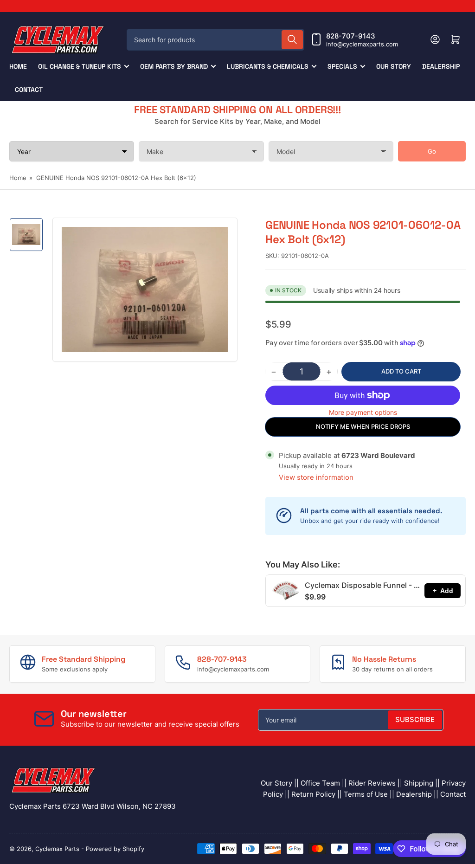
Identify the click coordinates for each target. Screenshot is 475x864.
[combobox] (215, 40)
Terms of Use (366, 794)
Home (18, 66)
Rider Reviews (372, 783)
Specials (342, 66)
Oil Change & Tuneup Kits (79, 66)
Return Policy (313, 794)
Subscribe (415, 719)
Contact (29, 89)
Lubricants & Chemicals (267, 66)
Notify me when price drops (363, 426)
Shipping (418, 783)
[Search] (292, 40)
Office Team (320, 783)
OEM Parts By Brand (174, 66)
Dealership (441, 66)
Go (432, 151)
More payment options (363, 412)
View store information (316, 477)
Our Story (393, 66)
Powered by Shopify (115, 848)
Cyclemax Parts (57, 848)
